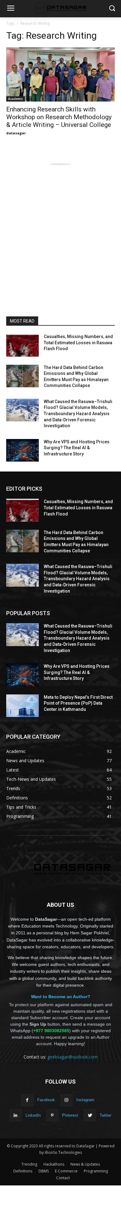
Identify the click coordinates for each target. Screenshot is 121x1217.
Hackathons (53, 1164)
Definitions (22, 1171)
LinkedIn (33, 1115)
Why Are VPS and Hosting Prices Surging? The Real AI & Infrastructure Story (77, 447)
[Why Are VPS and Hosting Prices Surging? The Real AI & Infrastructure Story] (22, 450)
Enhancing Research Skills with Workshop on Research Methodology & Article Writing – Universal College (59, 117)
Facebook (46, 1099)
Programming (96, 1171)
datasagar (16, 133)
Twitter (105, 1115)
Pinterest (70, 1115)
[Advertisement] (60, 227)
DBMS (43, 1171)
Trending (29, 1164)
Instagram (85, 1099)
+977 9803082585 (51, 1030)
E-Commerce (66, 1171)
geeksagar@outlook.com (72, 1057)
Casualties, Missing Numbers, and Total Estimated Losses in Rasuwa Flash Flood (78, 342)
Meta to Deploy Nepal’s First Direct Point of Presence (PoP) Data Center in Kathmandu (78, 703)
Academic (15, 99)
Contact (63, 1177)
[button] (111, 8)
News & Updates (85, 1164)
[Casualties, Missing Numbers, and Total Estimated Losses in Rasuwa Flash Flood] (22, 345)
